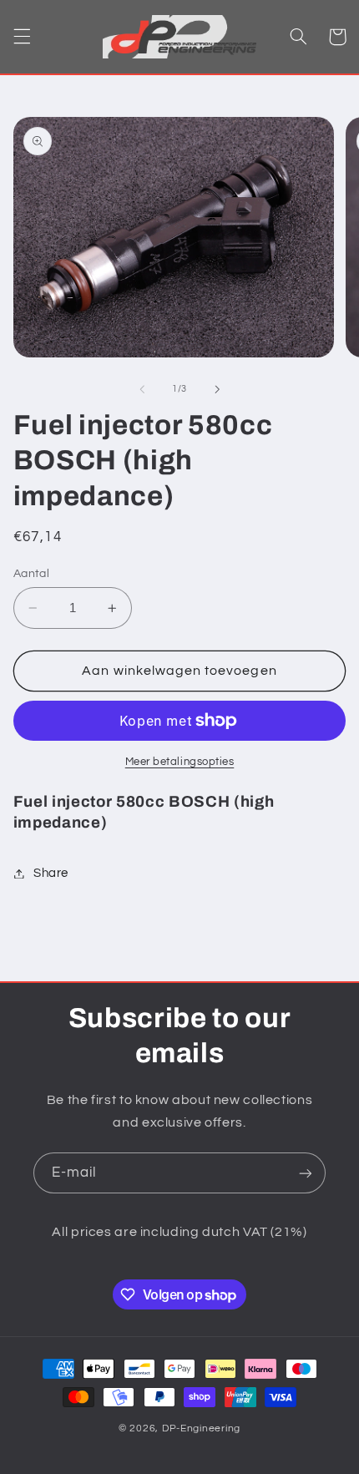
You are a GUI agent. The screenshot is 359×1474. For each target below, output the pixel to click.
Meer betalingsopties (180, 762)
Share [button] (50, 873)
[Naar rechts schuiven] (217, 389)
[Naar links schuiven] (142, 389)
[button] (22, 37)
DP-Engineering (201, 1428)
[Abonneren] (305, 1172)
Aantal (31, 574)
